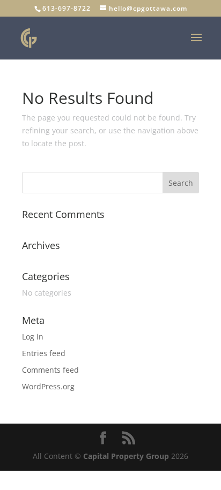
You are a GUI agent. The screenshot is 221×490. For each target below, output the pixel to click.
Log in (32, 336)
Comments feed (50, 370)
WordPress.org (48, 386)
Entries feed (43, 353)
